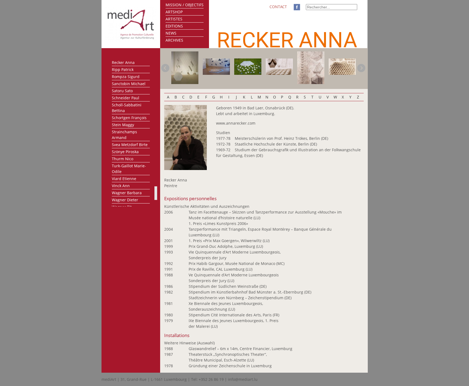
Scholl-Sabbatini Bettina (126, 107)
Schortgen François (129, 117)
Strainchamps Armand (124, 134)
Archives (174, 40)
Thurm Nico (122, 158)
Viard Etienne (124, 178)
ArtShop (174, 11)
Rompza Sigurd (126, 76)
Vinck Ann (121, 185)
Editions (174, 26)
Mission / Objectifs (185, 4)
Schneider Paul (125, 97)
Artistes (174, 18)
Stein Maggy (123, 124)
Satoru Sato (122, 90)
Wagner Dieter (125, 199)
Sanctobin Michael (128, 83)
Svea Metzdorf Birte (130, 144)
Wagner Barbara (127, 192)
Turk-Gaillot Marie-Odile (129, 168)
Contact (278, 6)
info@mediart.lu (243, 379)
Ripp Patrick (123, 69)
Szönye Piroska (125, 151)
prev (165, 68)
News (171, 33)
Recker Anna (123, 62)
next (361, 68)
